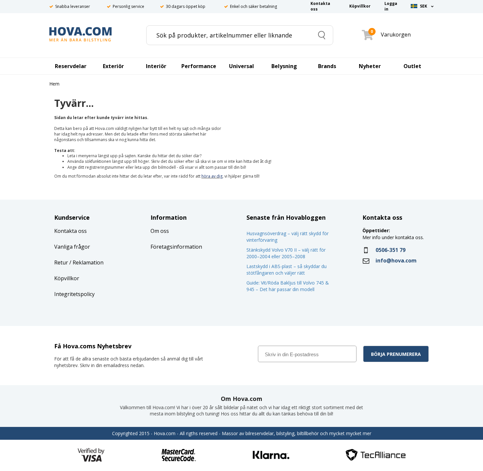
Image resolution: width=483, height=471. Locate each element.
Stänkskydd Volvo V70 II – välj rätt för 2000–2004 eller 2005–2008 (286, 253)
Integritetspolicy (74, 294)
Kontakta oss (70, 231)
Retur (61, 262)
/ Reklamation (86, 262)
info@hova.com (396, 260)
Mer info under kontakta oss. (393, 237)
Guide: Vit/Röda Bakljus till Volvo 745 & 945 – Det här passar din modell (287, 286)
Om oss (159, 231)
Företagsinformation (176, 246)
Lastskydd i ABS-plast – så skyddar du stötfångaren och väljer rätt (286, 269)
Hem (54, 84)
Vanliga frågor (72, 246)
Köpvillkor (66, 278)
